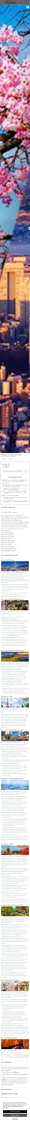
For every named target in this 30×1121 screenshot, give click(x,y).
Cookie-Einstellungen (14, 1115)
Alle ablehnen (15, 1118)
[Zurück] (2, 2)
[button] (15, 507)
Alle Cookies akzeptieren (15, 1111)
